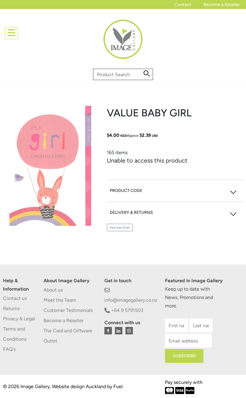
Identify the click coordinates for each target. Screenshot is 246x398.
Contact (183, 4)
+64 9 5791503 (126, 310)
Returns (11, 308)
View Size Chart (119, 227)
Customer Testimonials (68, 310)
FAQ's (9, 349)
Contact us (15, 298)
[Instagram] (129, 330)
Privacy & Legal (19, 319)
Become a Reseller (221, 4)
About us (53, 290)
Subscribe (184, 355)
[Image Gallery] (123, 41)
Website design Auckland (79, 386)
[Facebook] (108, 330)
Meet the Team (60, 300)
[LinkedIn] (118, 330)
